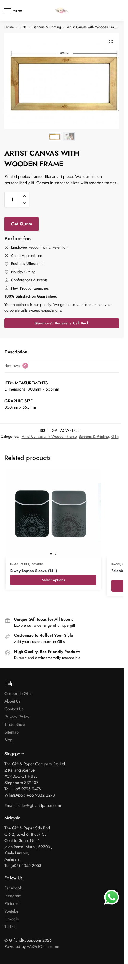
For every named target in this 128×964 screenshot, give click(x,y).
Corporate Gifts (18, 693)
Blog (8, 740)
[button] (110, 41)
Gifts (23, 27)
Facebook (13, 888)
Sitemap (11, 732)
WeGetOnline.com (43, 946)
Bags (14, 564)
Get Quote (21, 224)
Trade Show (14, 724)
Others (38, 564)
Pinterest (11, 903)
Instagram (12, 896)
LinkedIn (11, 919)
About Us (12, 701)
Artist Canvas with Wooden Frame (92, 27)
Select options (53, 580)
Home (9, 27)
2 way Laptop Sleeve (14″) (33, 570)
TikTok (9, 927)
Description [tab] (15, 352)
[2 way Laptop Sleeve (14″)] (53, 513)
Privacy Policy (16, 717)
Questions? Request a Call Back (62, 323)
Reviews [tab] (15, 365)
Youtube (11, 911)
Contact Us (14, 709)
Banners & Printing (47, 27)
